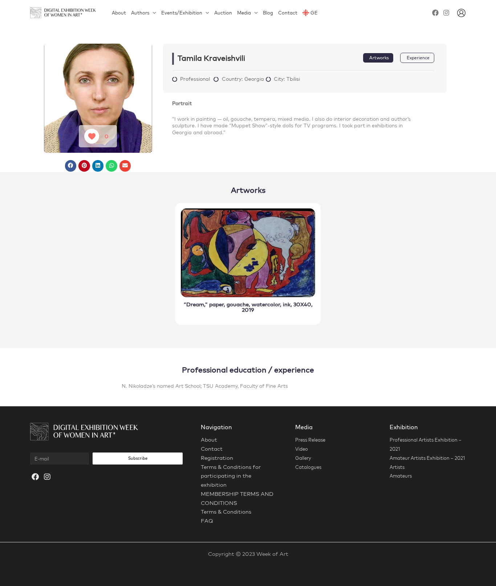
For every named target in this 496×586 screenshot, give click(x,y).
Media (244, 13)
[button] (71, 166)
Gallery (303, 458)
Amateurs (401, 476)
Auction (223, 13)
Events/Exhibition (181, 13)
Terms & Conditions (226, 511)
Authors (140, 13)
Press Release (310, 440)
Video (301, 449)
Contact (287, 13)
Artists (397, 467)
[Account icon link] (461, 12)
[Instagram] (446, 12)
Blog (268, 13)
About (119, 13)
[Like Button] (91, 136)
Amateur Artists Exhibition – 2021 (427, 458)
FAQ (207, 520)
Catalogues (308, 467)
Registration (217, 457)
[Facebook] (435, 12)
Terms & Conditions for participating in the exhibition (231, 476)
